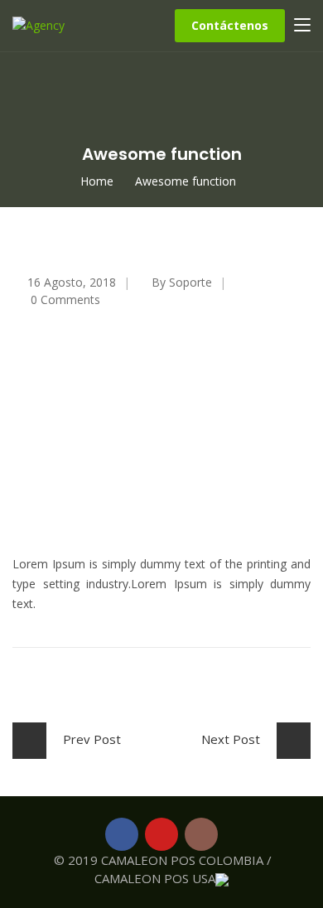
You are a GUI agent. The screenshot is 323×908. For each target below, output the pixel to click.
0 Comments (65, 299)
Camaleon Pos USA (154, 878)
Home (96, 181)
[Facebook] (121, 834)
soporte (190, 282)
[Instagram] (201, 834)
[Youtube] (161, 834)
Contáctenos (229, 25)
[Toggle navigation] (302, 25)
